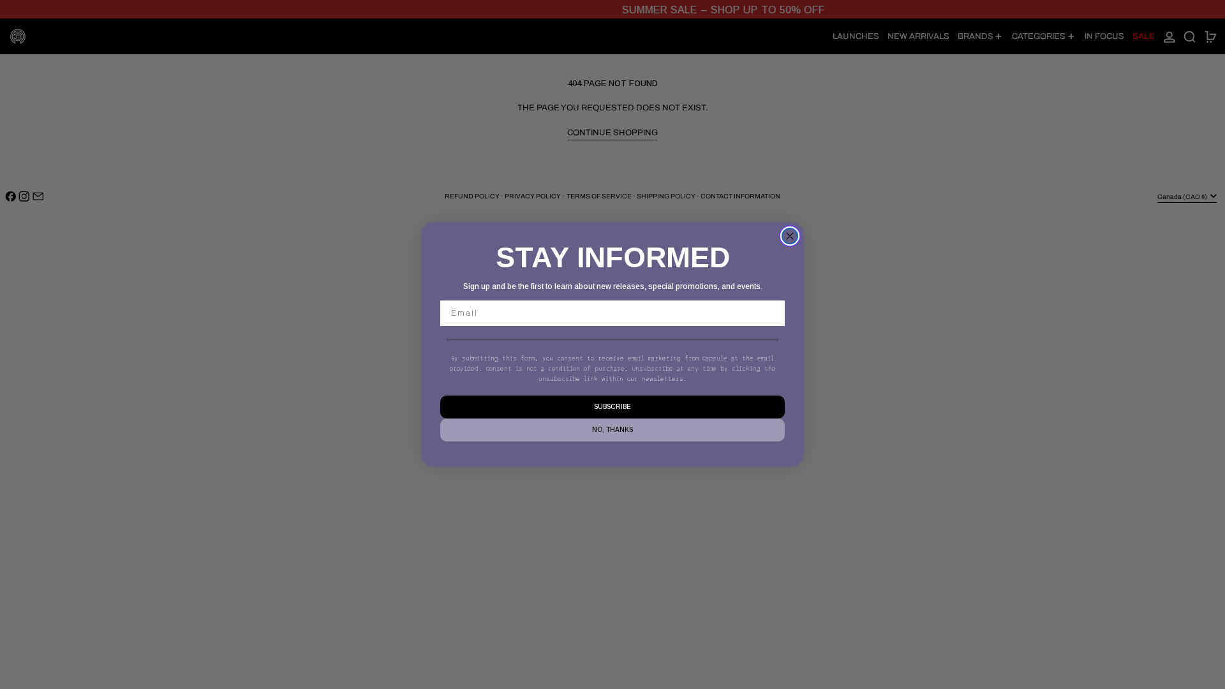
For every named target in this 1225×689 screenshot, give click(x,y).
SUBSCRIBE (612, 406)
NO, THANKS (612, 429)
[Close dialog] (790, 236)
